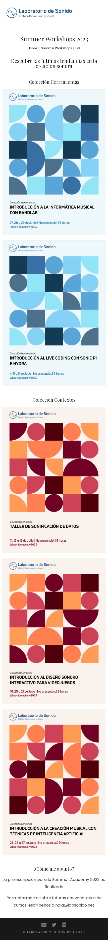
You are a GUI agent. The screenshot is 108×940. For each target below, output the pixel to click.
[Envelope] (43, 924)
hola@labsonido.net (74, 905)
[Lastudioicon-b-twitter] (54, 924)
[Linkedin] (64, 924)
